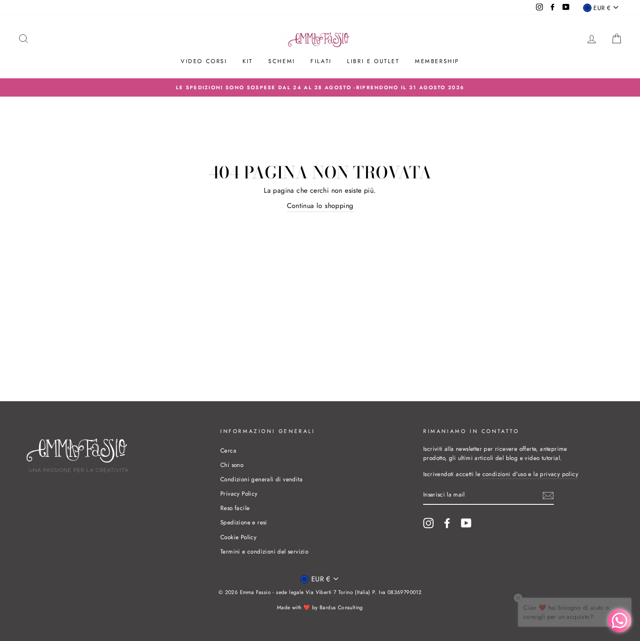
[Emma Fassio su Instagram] (428, 523)
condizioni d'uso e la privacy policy (530, 474)
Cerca (228, 450)
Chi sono (231, 464)
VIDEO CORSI (204, 61)
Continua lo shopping (320, 206)
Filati (321, 61)
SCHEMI (281, 61)
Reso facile (234, 507)
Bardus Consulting (341, 607)
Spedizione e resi (243, 522)
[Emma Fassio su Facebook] (447, 523)
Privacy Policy (239, 493)
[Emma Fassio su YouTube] (466, 523)
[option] (320, 87)
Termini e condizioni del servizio (264, 551)
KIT (248, 61)
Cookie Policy (238, 537)
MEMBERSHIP (437, 61)
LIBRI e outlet (373, 61)
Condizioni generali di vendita (261, 479)
